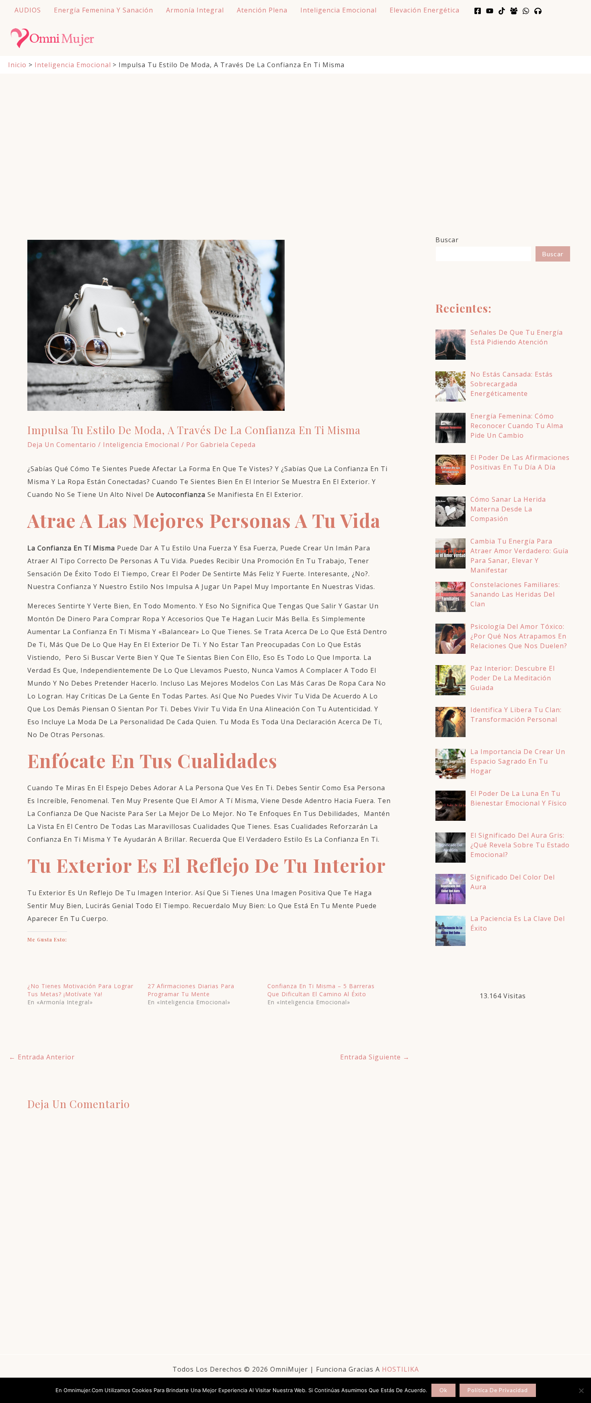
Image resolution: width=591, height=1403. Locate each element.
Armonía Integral (195, 10)
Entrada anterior (42, 1057)
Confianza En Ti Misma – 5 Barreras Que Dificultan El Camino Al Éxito (321, 990)
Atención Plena (262, 10)
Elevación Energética (425, 10)
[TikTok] (501, 10)
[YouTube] (489, 10)
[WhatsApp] (525, 10)
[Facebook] (477, 10)
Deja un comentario (61, 444)
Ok (443, 1390)
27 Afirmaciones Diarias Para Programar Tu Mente (191, 990)
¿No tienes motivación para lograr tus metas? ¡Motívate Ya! (80, 990)
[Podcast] (538, 10)
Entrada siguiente (375, 1057)
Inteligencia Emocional (338, 10)
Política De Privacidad (498, 1390)
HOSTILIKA (400, 1369)
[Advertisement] (295, 134)
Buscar (447, 239)
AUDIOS (27, 10)
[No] (581, 1391)
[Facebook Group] (513, 10)
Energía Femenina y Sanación (103, 10)
